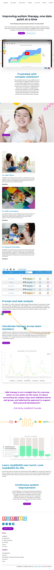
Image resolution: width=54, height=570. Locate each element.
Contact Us (5, 559)
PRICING (44, 2)
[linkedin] (10, 524)
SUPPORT (51, 2)
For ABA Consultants (7, 540)
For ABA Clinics (5, 538)
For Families (5, 542)
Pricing (4, 544)
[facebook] (3, 524)
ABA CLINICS (13, 2)
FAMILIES (30, 2)
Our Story (4, 546)
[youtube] (13, 524)
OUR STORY (37, 2)
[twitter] (6, 524)
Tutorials (4, 555)
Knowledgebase (6, 553)
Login (3, 561)
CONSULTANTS (22, 2)
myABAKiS (5, 2)
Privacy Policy (37, 566)
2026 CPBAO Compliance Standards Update (13, 557)
